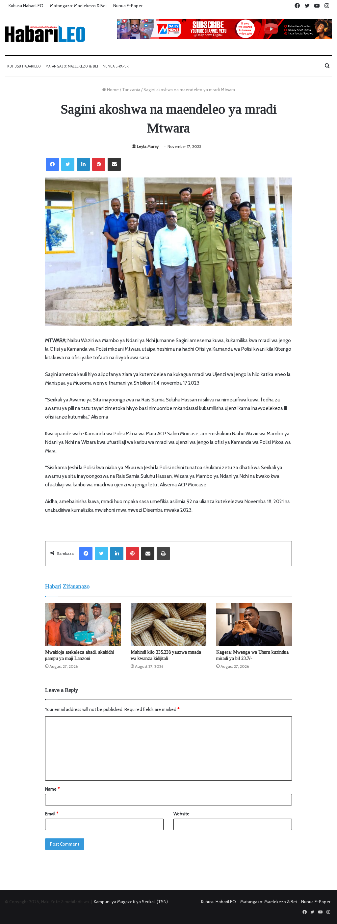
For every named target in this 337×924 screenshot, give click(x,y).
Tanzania (131, 89)
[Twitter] (67, 164)
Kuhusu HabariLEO (26, 5)
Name (52, 789)
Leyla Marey (148, 146)
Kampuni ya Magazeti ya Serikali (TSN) (131, 901)
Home (112, 89)
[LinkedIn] (83, 164)
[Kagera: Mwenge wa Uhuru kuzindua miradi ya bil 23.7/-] (254, 624)
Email (51, 813)
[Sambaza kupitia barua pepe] (114, 164)
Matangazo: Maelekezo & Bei (78, 5)
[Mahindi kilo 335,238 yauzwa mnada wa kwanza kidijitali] (168, 624)
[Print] (163, 553)
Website (181, 813)
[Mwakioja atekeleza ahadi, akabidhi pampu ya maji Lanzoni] (83, 624)
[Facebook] (52, 164)
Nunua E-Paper (128, 5)
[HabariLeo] (45, 33)
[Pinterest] (98, 164)
